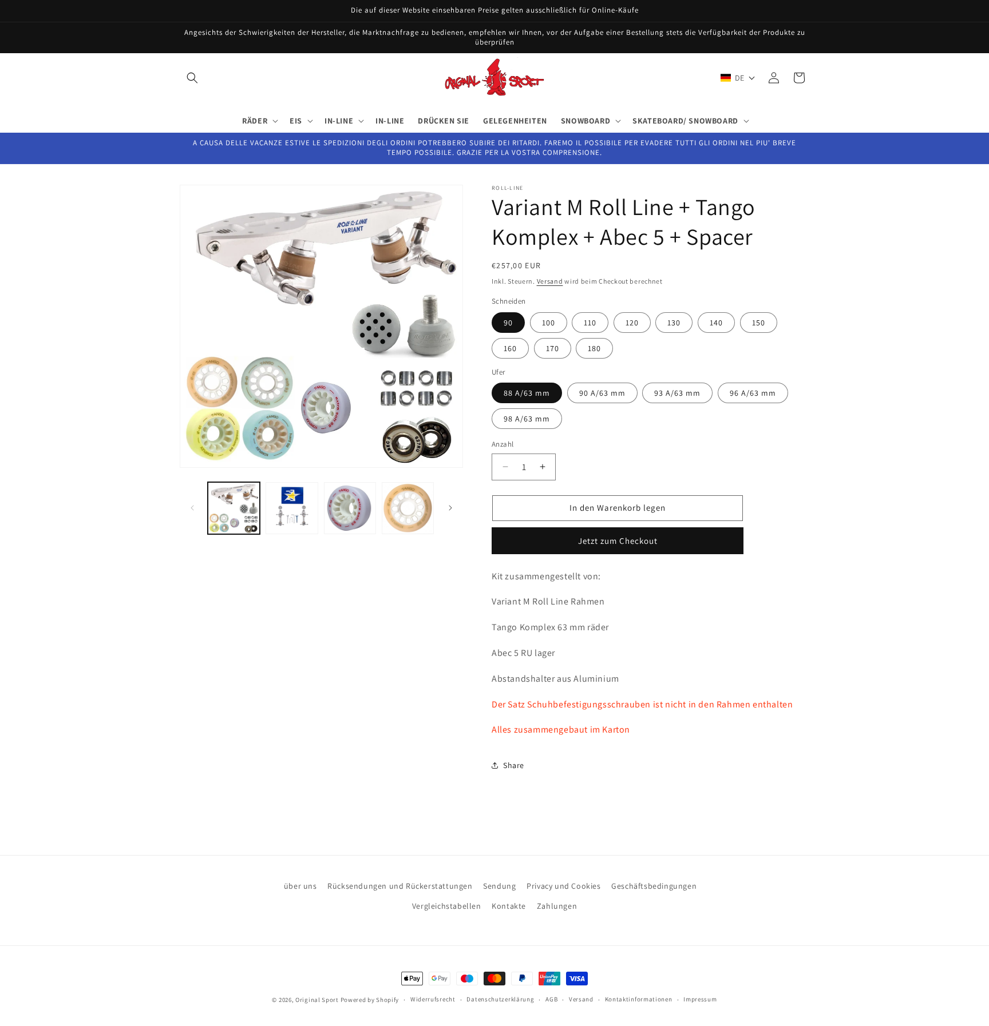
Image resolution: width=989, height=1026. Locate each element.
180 (594, 348)
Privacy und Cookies (563, 886)
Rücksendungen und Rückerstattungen (399, 886)
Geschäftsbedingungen (654, 886)
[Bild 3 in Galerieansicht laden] (350, 508)
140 (716, 322)
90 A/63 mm (602, 393)
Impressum (700, 999)
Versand (550, 281)
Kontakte (509, 906)
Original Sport (317, 1000)
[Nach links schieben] (192, 507)
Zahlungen (557, 906)
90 (508, 322)
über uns (300, 886)
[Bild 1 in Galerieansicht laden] (234, 508)
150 (758, 322)
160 (510, 348)
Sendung (499, 886)
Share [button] (513, 765)
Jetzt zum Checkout (618, 540)
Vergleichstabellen (446, 906)
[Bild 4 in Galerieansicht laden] (408, 508)
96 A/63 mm (753, 393)
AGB (551, 999)
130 (674, 322)
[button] (192, 77)
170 (552, 348)
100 (548, 322)
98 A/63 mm (527, 418)
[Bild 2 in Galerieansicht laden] (292, 508)
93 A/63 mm (677, 393)
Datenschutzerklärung (500, 999)
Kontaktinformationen (638, 999)
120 (632, 322)
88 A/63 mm (527, 393)
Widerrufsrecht (433, 999)
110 (590, 322)
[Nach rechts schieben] (450, 507)
